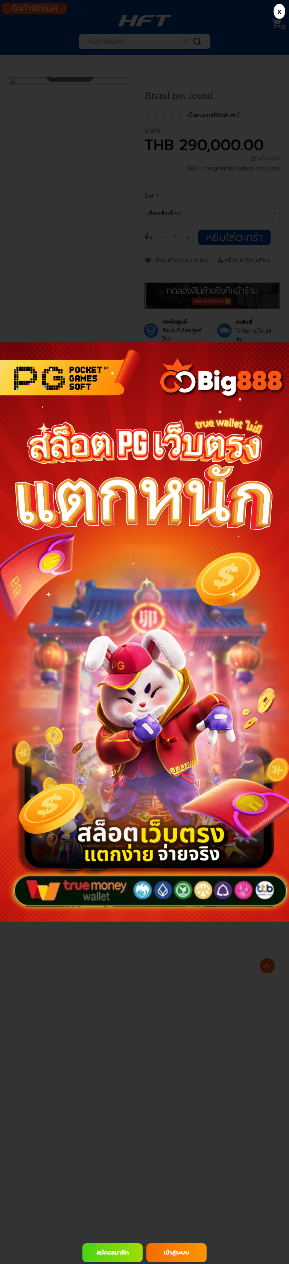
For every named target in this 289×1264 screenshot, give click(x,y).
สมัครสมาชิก (112, 1252)
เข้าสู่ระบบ (176, 1252)
